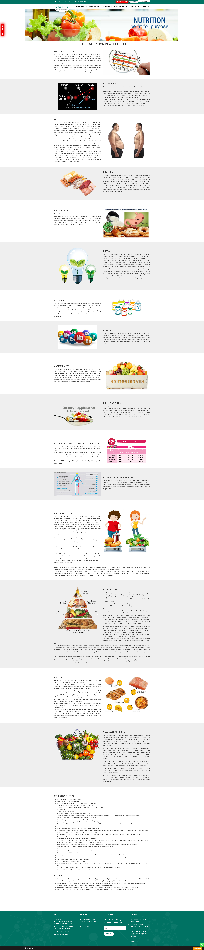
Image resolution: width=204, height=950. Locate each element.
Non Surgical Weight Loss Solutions (89, 924)
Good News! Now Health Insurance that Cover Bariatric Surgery (139, 926)
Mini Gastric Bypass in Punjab (87, 919)
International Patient (122, 1)
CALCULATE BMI (2, 30)
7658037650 (66, 1)
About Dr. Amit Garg (85, 926)
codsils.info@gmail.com (80, 1)
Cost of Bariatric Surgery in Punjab (88, 921)
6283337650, (59, 1)
